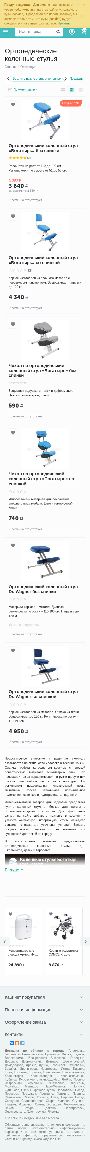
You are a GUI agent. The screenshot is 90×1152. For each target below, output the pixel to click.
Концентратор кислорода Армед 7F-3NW (21, 952)
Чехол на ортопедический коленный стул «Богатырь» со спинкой (41, 479)
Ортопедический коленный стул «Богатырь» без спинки (43, 148)
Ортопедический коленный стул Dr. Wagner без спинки (43, 589)
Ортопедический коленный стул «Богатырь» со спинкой (43, 260)
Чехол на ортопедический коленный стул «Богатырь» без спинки (42, 370)
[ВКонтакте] (12, 1043)
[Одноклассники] (17, 1043)
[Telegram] (22, 1043)
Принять (64, 23)
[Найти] (58, 31)
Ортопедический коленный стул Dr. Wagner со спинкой (43, 694)
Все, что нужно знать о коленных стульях (43, 78)
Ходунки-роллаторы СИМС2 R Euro (63, 952)
